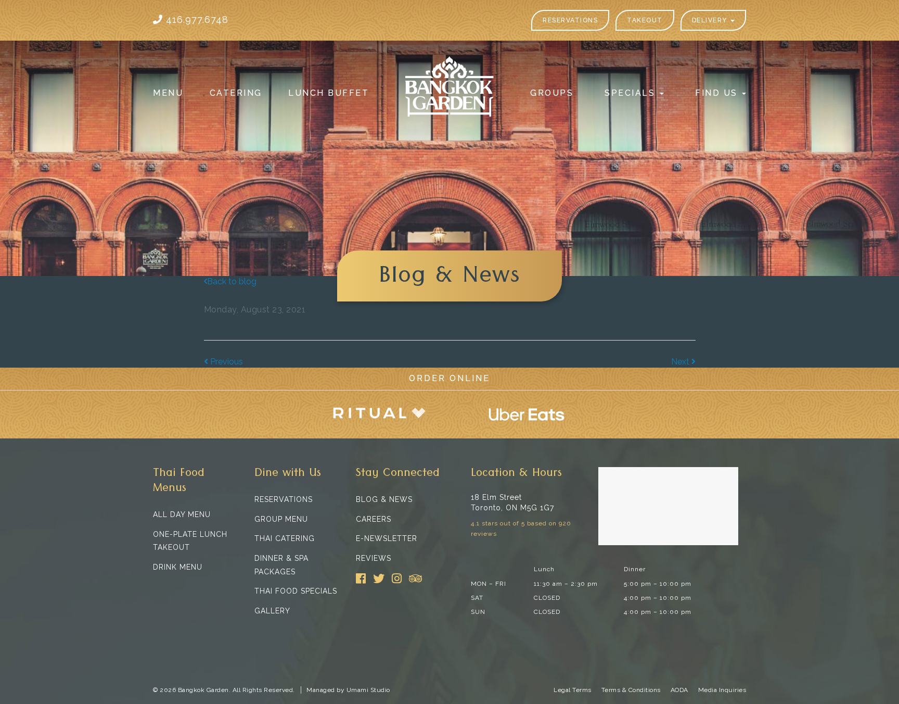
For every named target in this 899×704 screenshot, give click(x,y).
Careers (373, 519)
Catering (236, 93)
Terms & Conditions (631, 690)
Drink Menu (177, 567)
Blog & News (384, 499)
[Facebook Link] (361, 578)
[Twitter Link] (378, 578)
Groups (551, 93)
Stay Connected (398, 474)
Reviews (373, 558)
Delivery (711, 20)
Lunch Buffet (328, 93)
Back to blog (231, 281)
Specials (632, 93)
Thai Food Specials (295, 591)
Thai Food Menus (178, 482)
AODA (679, 690)
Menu (168, 93)
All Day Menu (182, 514)
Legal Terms (573, 690)
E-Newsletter (386, 538)
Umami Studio (368, 690)
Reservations (570, 20)
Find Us (718, 93)
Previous (225, 362)
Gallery (272, 611)
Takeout (645, 20)
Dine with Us (287, 474)
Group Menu (281, 519)
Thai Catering (284, 538)
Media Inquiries (722, 690)
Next (681, 362)
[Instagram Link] (397, 578)
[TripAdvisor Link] (415, 578)
